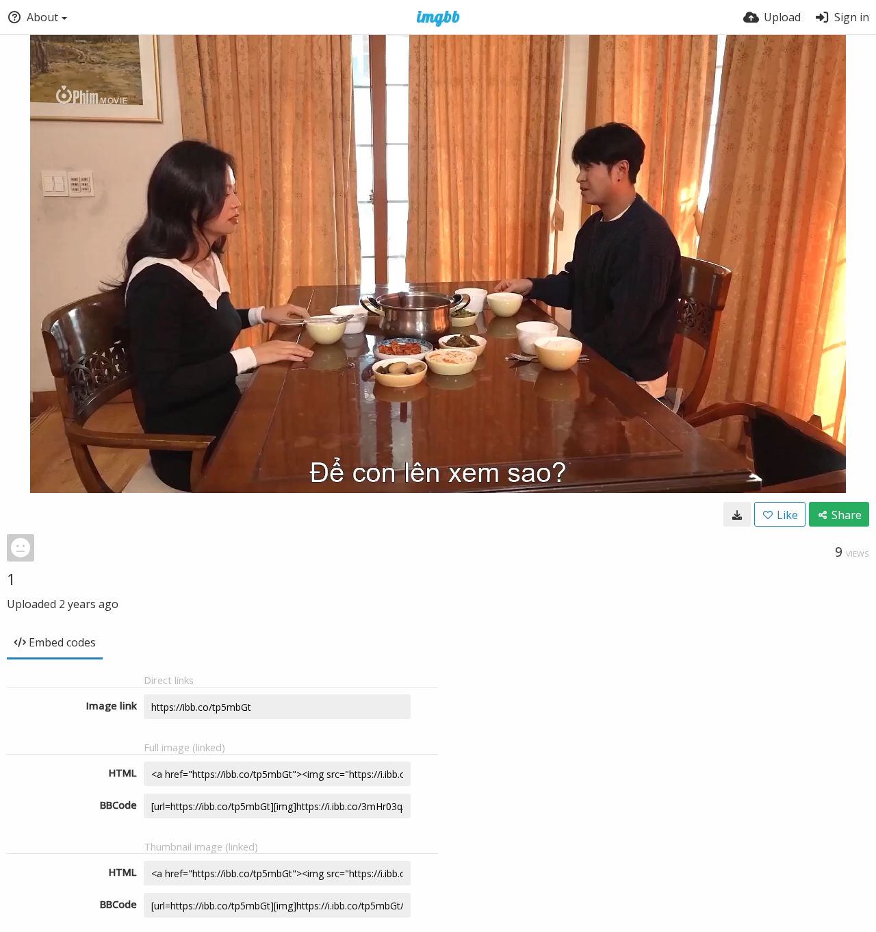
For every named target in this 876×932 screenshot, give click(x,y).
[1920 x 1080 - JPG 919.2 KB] (737, 514)
